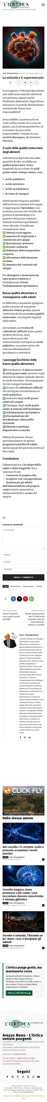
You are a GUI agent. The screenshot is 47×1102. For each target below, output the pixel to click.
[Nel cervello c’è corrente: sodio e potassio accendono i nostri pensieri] (23, 833)
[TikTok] (23, 1077)
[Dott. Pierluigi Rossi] (11, 686)
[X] (24, 82)
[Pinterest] (30, 82)
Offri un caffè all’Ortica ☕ (19, 993)
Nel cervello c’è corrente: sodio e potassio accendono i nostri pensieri (23, 850)
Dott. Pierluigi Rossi (10, 73)
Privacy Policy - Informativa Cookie (19, 1058)
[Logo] (16, 4)
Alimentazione (15, 586)
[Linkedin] (29, 737)
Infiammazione (28, 586)
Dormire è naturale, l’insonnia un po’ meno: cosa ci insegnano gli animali (23, 939)
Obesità (39, 586)
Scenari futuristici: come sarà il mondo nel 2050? (11, 616)
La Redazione (36, 1022)
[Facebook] (18, 82)
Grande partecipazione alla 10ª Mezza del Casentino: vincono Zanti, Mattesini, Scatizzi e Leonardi (34, 619)
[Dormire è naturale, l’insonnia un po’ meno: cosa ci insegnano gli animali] (23, 921)
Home (5, 9)
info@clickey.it (20, 1054)
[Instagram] (25, 737)
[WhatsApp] (36, 82)
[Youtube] (39, 1077)
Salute (11, 9)
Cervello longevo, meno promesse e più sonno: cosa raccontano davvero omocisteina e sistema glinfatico (23, 894)
